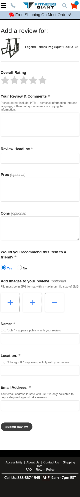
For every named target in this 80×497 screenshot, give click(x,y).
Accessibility (14, 462)
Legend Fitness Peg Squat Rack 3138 (51, 47)
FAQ (29, 469)
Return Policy (45, 469)
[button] (5, 80)
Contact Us (51, 462)
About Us (32, 462)
